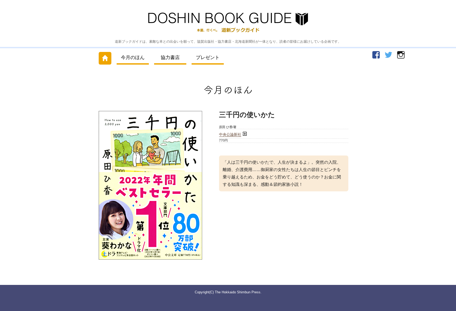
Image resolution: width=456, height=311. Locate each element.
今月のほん (133, 57)
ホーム (105, 57)
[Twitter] (388, 55)
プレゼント (208, 57)
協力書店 (170, 57)
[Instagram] (401, 55)
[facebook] (376, 55)
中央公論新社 (230, 135)
